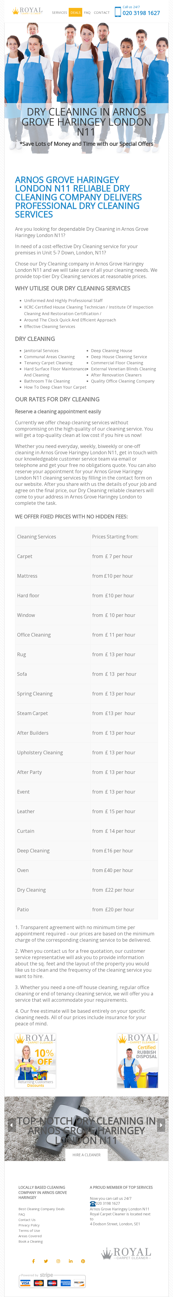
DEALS (76, 12)
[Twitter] (45, 1261)
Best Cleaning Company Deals (41, 1209)
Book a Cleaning (30, 1241)
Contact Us (27, 1219)
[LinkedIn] (70, 1261)
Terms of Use (29, 1230)
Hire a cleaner (86, 1154)
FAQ (21, 1214)
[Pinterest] (83, 1261)
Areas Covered (30, 1236)
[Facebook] (33, 1261)
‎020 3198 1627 (108, 1203)
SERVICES (59, 12)
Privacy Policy (29, 1225)
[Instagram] (58, 1261)
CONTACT (102, 12)
